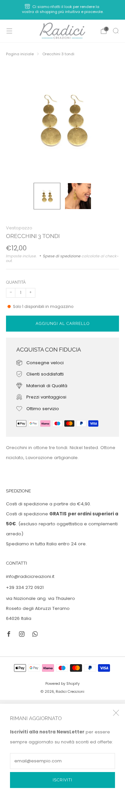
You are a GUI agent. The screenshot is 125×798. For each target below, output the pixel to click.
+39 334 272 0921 (25, 587)
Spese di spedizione (62, 256)
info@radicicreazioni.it (30, 576)
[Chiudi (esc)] (116, 713)
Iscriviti (62, 780)
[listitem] (62, 10)
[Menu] (9, 31)
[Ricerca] (115, 30)
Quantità (16, 282)
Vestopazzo (19, 228)
